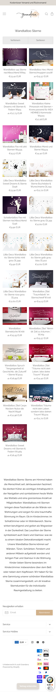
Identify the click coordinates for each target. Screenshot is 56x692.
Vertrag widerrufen (28, 686)
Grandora (25, 665)
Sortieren (40, 40)
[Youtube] (38, 642)
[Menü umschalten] (4, 14)
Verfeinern (15, 40)
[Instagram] (32, 642)
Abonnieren (44, 612)
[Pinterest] (43, 642)
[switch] (50, 688)
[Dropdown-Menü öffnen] (49, 624)
